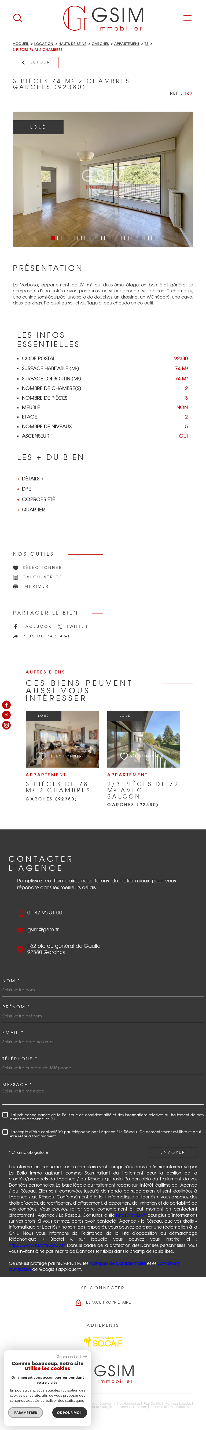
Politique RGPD (161, 1406)
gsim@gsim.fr (43, 929)
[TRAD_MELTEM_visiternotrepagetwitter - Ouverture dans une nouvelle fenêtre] (6, 715)
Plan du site (152, 1403)
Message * (17, 1085)
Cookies (182, 1406)
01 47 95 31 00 (44, 913)
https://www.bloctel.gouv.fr (37, 1245)
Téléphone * (20, 1059)
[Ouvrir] (18, 18)
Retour (40, 62)
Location (44, 43)
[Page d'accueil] (103, 18)
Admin (125, 1406)
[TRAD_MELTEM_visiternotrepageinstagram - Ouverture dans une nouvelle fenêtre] (6, 725)
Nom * (11, 981)
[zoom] (103, 179)
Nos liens (140, 1406)
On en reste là (69, 1356)
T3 (146, 43)
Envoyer (173, 1152)
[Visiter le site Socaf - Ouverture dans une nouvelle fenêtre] (103, 1342)
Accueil (21, 43)
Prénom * (16, 1007)
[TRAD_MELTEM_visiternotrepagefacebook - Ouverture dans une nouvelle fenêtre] (6, 704)
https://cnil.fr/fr (131, 1215)
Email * (13, 1033)
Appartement (126, 43)
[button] (53, 238)
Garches (100, 43)
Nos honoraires (128, 1403)
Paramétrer (25, 1412)
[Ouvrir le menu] (188, 18)
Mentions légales (177, 1403)
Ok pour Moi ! (70, 1412)
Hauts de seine (73, 43)
